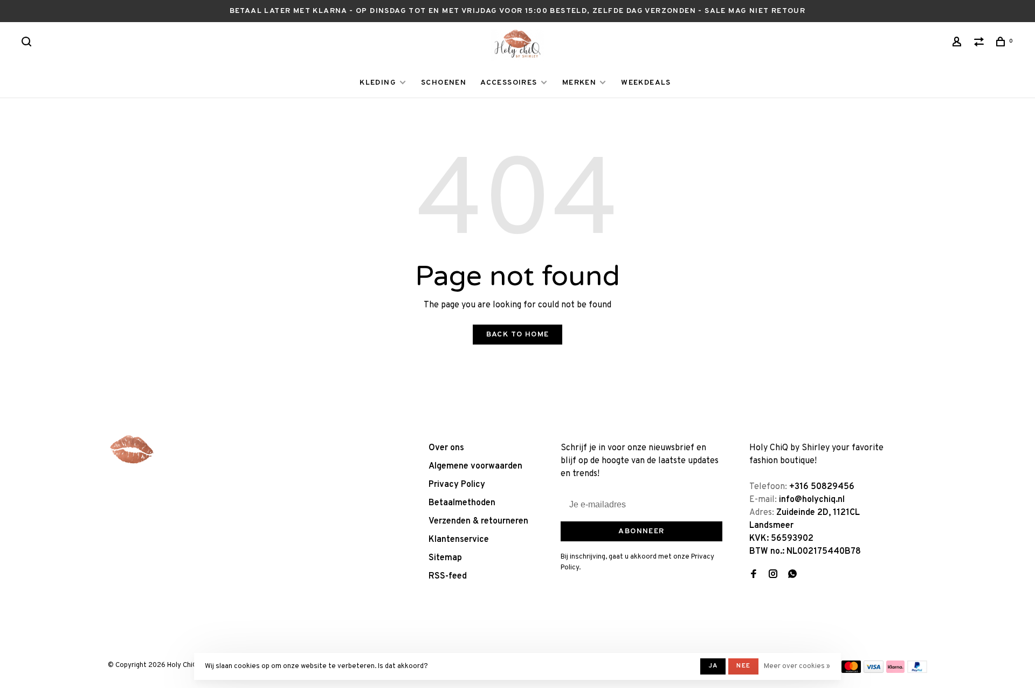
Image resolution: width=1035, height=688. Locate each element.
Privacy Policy (457, 484)
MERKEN (579, 82)
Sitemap (445, 558)
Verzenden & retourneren (478, 521)
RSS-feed (448, 576)
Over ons (446, 448)
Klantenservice (459, 539)
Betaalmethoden (462, 503)
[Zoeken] (28, 44)
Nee (743, 666)
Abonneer (641, 531)
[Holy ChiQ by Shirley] (132, 450)
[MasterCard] (851, 670)
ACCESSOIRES (508, 82)
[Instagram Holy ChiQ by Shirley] (773, 575)
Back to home (517, 334)
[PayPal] (917, 670)
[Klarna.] (895, 670)
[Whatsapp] (792, 575)
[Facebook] (753, 575)
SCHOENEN (443, 82)
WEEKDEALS (646, 82)
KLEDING (378, 82)
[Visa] (874, 670)
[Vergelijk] (980, 44)
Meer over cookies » (797, 666)
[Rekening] (958, 44)
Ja (712, 666)
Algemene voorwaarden (475, 466)
